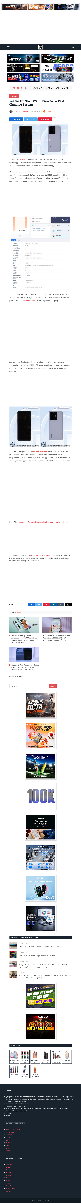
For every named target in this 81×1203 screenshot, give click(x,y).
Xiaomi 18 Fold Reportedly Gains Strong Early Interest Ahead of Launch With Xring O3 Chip (25, 667)
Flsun (8, 1178)
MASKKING (9, 1143)
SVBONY (9, 1164)
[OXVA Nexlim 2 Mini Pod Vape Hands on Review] (13, 945)
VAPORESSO (10, 1132)
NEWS (14, 96)
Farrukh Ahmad (22, 111)
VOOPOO (9, 1135)
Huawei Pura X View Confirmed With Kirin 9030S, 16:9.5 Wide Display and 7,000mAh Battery (56, 637)
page (48, 555)
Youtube (8, 1116)
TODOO (8, 1151)
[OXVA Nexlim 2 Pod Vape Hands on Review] (13, 954)
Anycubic (9, 1180)
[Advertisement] (40, 27)
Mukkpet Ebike (11, 1188)
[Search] (73, 47)
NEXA (8, 1140)
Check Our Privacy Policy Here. (15, 1106)
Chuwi (8, 1167)
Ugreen (8, 1191)
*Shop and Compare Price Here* (16, 1111)
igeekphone (45, 1200)
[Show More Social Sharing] (54, 119)
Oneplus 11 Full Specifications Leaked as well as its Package (43, 522)
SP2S (7, 1145)
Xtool (8, 1183)
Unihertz (9, 1175)
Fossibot (9, 1172)
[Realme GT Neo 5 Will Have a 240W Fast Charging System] (40, 139)
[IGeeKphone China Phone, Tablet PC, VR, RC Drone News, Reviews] (40, 47)
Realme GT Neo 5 (30, 300)
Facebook (9, 1113)
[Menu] (8, 47)
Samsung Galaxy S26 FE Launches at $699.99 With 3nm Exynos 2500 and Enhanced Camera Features (24, 639)
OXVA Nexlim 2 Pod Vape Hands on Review (37, 955)
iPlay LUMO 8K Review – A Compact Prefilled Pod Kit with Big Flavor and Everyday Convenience (45, 966)
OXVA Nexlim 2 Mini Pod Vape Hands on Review (39, 946)
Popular (14, 937)
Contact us (9, 1104)
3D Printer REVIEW (25, 937)
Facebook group (37, 555)
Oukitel (8, 1186)
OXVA (8, 1137)
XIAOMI (36, 937)
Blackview (9, 1170)
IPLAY (8, 1148)
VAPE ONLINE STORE (13, 1129)
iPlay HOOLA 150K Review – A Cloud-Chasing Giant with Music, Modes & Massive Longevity (45, 976)
